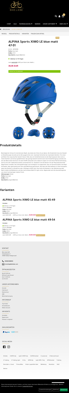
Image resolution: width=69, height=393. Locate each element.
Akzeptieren (63, 389)
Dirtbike (5, 356)
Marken (37, 24)
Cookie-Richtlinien (27, 386)
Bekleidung (6, 29)
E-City (24, 360)
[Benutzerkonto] (59, 16)
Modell (4, 34)
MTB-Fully (30, 360)
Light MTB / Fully (40, 360)
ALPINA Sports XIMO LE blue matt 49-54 (29, 220)
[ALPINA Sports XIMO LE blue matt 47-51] (34, 101)
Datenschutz (5, 292)
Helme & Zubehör (17, 29)
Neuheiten (51, 364)
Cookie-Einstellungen (45, 389)
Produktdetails (14, 34)
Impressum (5, 290)
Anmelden (4, 315)
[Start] (0, 29)
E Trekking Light (15, 360)
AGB (3, 294)
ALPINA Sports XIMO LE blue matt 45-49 (29, 200)
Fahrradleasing (25, 24)
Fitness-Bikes (19, 364)
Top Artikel (5, 304)
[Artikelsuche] (56, 17)
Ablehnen (56, 389)
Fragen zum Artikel (37, 34)
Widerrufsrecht (6, 308)
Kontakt (4, 288)
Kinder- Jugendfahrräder (31, 364)
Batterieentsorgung (7, 296)
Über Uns (62, 24)
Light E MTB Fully (23, 356)
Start (9, 24)
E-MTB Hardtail (34, 356)
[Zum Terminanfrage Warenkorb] (63, 16)
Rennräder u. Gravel (8, 364)
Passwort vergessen (7, 319)
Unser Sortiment (49, 24)
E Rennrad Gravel (54, 356)
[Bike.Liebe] (16, 6)
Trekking (59, 360)
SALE (15, 24)
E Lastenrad (44, 356)
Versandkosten (6, 306)
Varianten (25, 34)
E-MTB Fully (13, 356)
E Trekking (6, 360)
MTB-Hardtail (50, 360)
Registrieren (5, 317)
